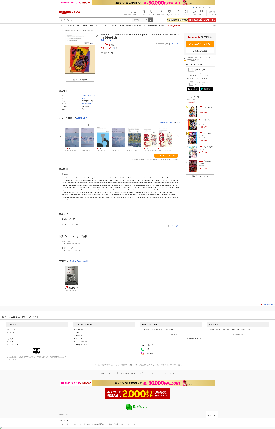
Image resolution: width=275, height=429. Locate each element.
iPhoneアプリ (79, 329)
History (79, 30)
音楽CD (85, 26)
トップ (61, 26)
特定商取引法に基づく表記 (115, 424)
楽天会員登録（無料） (130, 14)
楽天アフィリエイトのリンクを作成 (198, 58)
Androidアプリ (79, 332)
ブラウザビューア (80, 345)
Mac (206, 75)
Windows (193, 75)
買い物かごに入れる (201, 44)
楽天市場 (212, 12)
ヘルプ (194, 14)
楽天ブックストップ (108, 373)
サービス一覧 (212, 14)
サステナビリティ (132, 424)
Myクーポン (160, 14)
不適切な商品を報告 (193, 60)
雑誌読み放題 (152, 26)
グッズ (114, 26)
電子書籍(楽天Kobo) (174, 26)
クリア (178, 122)
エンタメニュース (139, 26)
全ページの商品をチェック (167, 122)
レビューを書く (175, 44)
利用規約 (10, 339)
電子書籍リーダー (80, 342)
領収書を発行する (238, 334)
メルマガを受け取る (171, 334)
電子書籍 (67, 30)
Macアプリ (78, 338)
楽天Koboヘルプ (12, 332)
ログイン (133, 12)
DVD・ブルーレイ (96, 26)
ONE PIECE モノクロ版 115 (206, 134)
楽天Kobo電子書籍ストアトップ (132, 373)
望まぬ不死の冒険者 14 (206, 162)
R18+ (214, 26)
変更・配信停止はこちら (193, 338)
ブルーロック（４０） (205, 121)
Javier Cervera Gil (107, 40)
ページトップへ (211, 415)
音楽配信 (162, 26)
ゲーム (107, 26)
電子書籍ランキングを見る (199, 176)
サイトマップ (169, 373)
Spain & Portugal (88, 30)
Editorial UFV (86, 103)
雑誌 (78, 26)
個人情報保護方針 (98, 424)
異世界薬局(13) (208, 147)
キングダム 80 (207, 107)
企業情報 (87, 424)
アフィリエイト (154, 373)
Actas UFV (85, 98)
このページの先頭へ (268, 304)
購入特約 (10, 341)
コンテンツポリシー (14, 344)
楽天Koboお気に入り (170, 15)
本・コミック (69, 26)
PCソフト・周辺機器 (124, 26)
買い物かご (143, 14)
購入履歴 (177, 14)
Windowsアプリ (79, 335)
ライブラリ (186, 14)
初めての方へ (11, 329)
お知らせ (151, 14)
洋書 (73, 30)
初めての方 (202, 14)
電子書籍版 (191, 102)
